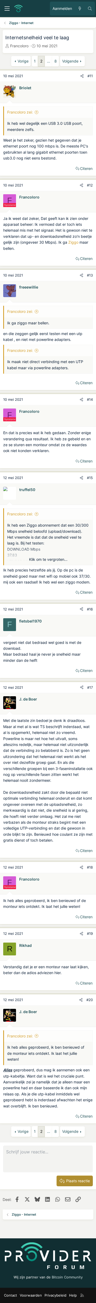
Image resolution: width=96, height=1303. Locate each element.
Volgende (70, 61)
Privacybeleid (55, 1295)
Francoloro (19, 46)
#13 (90, 275)
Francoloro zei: (20, 112)
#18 (90, 867)
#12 (90, 185)
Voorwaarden (31, 1295)
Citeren (86, 168)
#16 (90, 609)
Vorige (23, 61)
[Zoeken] (90, 8)
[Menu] (7, 8)
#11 (90, 76)
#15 (90, 478)
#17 (90, 687)
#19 (90, 933)
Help (73, 1295)
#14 (90, 399)
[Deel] (82, 76)
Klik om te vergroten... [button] (48, 559)
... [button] (48, 61)
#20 (89, 1000)
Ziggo (73, 242)
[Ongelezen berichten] (80, 8)
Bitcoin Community (67, 1277)
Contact (10, 1295)
